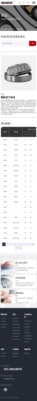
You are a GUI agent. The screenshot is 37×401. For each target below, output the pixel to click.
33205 (5, 170)
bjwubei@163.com (9, 378)
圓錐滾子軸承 (19, 29)
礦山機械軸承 (28, 336)
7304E (16, 191)
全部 (14, 342)
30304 (5, 191)
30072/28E (16, 238)
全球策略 (3, 327)
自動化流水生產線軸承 (29, 321)
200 (25, 150)
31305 (5, 186)
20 (25, 165)
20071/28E (16, 222)
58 (30, 238)
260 (25, 155)
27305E (16, 186)
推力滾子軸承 (16, 339)
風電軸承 (26, 341)
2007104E (16, 165)
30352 (5, 155)
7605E (16, 196)
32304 (5, 202)
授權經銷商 (16, 353)
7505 (16, 160)
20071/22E (16, 228)
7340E (16, 150)
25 (25, 160)
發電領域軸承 (28, 338)
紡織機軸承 (27, 333)
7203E (16, 233)
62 (30, 176)
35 (30, 139)
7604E (16, 202)
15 (25, 139)
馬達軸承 (26, 324)
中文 (28, 2)
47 (30, 181)
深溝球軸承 (16, 318)
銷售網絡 (15, 356)
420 (31, 150)
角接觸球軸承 (16, 330)
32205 (5, 160)
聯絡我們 (26, 353)
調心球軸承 (16, 321)
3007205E (16, 170)
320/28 (5, 222)
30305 (5, 176)
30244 (5, 144)
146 (33, 244)
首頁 (10, 29)
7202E (16, 139)
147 (17, 248)
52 (30, 160)
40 (30, 212)
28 (25, 207)
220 (25, 144)
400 (31, 144)
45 (30, 207)
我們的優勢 (4, 324)
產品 (13, 29)
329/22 (5, 212)
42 (30, 165)
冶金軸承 (26, 330)
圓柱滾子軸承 (16, 324)
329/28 (5, 207)
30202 (5, 139)
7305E (16, 176)
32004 (5, 165)
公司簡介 (3, 318)
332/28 (5, 238)
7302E (16, 217)
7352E (16, 155)
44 (30, 228)
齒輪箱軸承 (27, 327)
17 (25, 233)
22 (25, 212)
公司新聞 (3, 353)
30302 (5, 217)
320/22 (5, 228)
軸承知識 (3, 356)
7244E (16, 144)
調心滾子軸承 (16, 327)
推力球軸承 (16, 336)
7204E (16, 181)
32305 (5, 196)
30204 (5, 181)
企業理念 (3, 321)
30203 (5, 233)
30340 (5, 150)
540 (31, 155)
